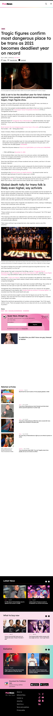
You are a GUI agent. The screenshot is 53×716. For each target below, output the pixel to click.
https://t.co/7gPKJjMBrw (27, 147)
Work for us (20, 704)
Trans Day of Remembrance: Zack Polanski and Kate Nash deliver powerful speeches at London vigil (34, 407)
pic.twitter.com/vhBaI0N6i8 (42, 147)
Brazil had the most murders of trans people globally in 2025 (34, 391)
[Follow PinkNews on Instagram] (39, 701)
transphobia (26, 310)
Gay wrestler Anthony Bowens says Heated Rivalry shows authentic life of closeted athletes (38, 671)
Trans (6, 310)
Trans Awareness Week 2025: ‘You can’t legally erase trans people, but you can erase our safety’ (33, 451)
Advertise (19, 701)
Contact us (20, 698)
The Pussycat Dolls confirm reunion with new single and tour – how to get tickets (39, 637)
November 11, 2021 (20, 152)
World (3, 28)
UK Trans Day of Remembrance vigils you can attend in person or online (35, 436)
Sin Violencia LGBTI (33, 273)
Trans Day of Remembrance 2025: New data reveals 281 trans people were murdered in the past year (34, 421)
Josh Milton (17, 57)
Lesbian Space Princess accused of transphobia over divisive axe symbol (38, 602)
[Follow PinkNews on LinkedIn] (39, 704)
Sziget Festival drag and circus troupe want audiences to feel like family (14, 670)
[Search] (46, 4)
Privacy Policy (25, 328)
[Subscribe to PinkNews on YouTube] (42, 697)
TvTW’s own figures (13, 277)
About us (19, 692)
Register (35, 324)
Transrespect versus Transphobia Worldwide (26, 109)
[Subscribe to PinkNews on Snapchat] (42, 701)
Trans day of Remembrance (15, 310)
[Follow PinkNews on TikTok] (39, 697)
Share (4, 60)
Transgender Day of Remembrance (22, 120)
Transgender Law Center (19, 273)
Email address (12, 322)
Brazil (2, 310)
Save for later (13, 60)
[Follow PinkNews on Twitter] (39, 694)
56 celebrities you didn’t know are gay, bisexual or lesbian (35, 338)
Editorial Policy (21, 695)
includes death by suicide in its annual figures (35, 290)
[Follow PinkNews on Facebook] (43, 694)
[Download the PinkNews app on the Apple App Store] (35, 684)
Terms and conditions (23, 707)
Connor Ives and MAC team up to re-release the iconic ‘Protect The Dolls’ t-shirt (14, 638)
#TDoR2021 (24, 144)
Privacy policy (21, 710)
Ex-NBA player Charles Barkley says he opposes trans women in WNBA (14, 602)
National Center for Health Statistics (21, 172)
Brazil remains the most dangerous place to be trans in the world (19, 127)
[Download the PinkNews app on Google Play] (44, 684)
